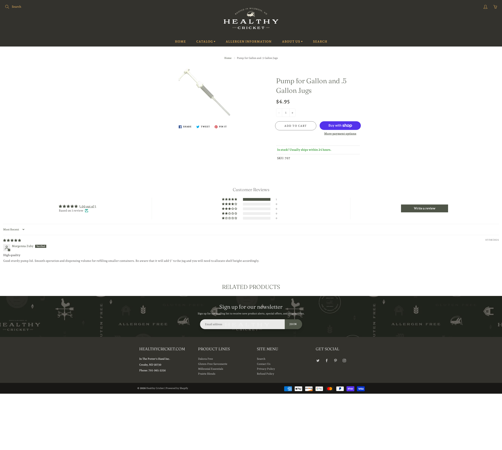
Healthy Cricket (155, 388)
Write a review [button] (425, 208)
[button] (230, 199)
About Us (291, 41)
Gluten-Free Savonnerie (212, 363)
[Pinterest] (335, 360)
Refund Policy (265, 373)
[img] (12, 240)
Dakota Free (205, 358)
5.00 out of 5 (87, 206)
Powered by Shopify (177, 388)
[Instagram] (344, 360)
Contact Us (263, 363)
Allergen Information (249, 41)
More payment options (340, 133)
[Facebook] (326, 360)
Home (180, 41)
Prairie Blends (206, 373)
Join (293, 324)
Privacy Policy (266, 368)
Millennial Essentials (210, 368)
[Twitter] (317, 360)
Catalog (205, 41)
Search (320, 41)
